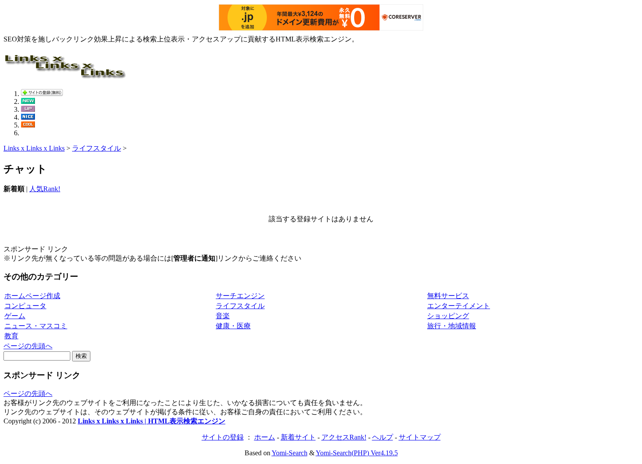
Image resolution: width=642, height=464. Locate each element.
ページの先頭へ (27, 346)
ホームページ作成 (32, 295)
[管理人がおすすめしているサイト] (28, 125)
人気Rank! (44, 188)
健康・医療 (233, 326)
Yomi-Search (289, 453)
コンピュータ (25, 305)
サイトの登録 (223, 437)
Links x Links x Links (34, 148)
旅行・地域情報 (451, 326)
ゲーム (14, 316)
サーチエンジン (240, 295)
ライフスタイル (96, 148)
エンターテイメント (458, 305)
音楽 (223, 316)
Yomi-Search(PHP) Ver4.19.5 (357, 453)
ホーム (264, 437)
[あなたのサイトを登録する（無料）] (42, 93)
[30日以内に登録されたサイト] (28, 101)
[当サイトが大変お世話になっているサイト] (28, 117)
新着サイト (298, 437)
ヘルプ (382, 437)
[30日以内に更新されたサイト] (28, 109)
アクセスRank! (343, 437)
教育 (11, 336)
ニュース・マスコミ (35, 326)
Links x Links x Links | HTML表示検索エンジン (151, 421)
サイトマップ (420, 437)
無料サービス (448, 295)
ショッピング (448, 316)
